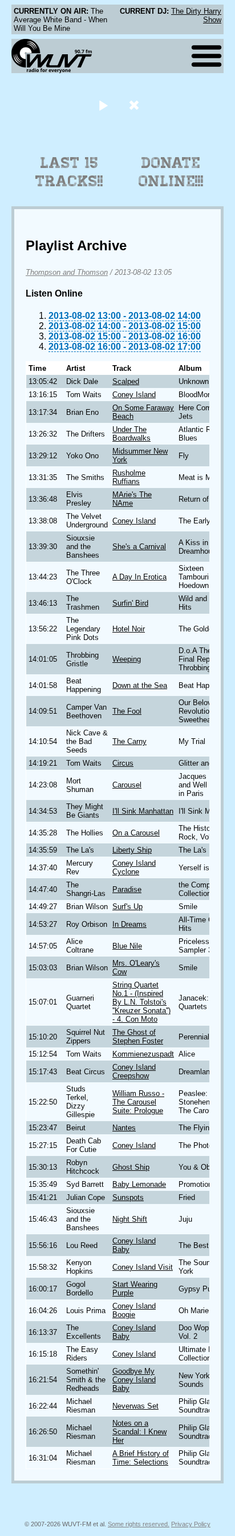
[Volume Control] (135, 105)
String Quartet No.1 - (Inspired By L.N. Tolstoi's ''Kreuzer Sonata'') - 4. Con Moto (141, 1002)
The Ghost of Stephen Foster (137, 1036)
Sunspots (128, 1197)
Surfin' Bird (130, 603)
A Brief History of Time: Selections (140, 1457)
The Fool (126, 711)
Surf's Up (127, 906)
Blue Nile (127, 946)
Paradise (126, 889)
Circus (122, 763)
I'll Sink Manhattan (142, 811)
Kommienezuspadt (143, 1054)
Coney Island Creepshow (134, 1071)
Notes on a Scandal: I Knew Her (139, 1432)
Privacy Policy (190, 1524)
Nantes (124, 1127)
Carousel (126, 785)
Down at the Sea (139, 685)
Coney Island (134, 394)
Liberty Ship (132, 850)
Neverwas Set (135, 1406)
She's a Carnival (139, 546)
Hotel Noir (128, 629)
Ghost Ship (130, 1167)
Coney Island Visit (142, 1267)
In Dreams (129, 924)
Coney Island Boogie (134, 1310)
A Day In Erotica (139, 577)
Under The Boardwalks (131, 433)
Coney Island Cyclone (134, 867)
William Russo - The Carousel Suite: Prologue (138, 1102)
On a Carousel (136, 833)
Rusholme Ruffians (128, 477)
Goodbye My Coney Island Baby (134, 1380)
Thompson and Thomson (67, 272)
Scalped (125, 381)
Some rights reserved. (138, 1524)
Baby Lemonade (139, 1184)
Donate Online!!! (171, 172)
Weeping (126, 659)
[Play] (103, 105)
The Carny (129, 741)
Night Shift (129, 1219)
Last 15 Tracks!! (69, 172)
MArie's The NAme (132, 498)
